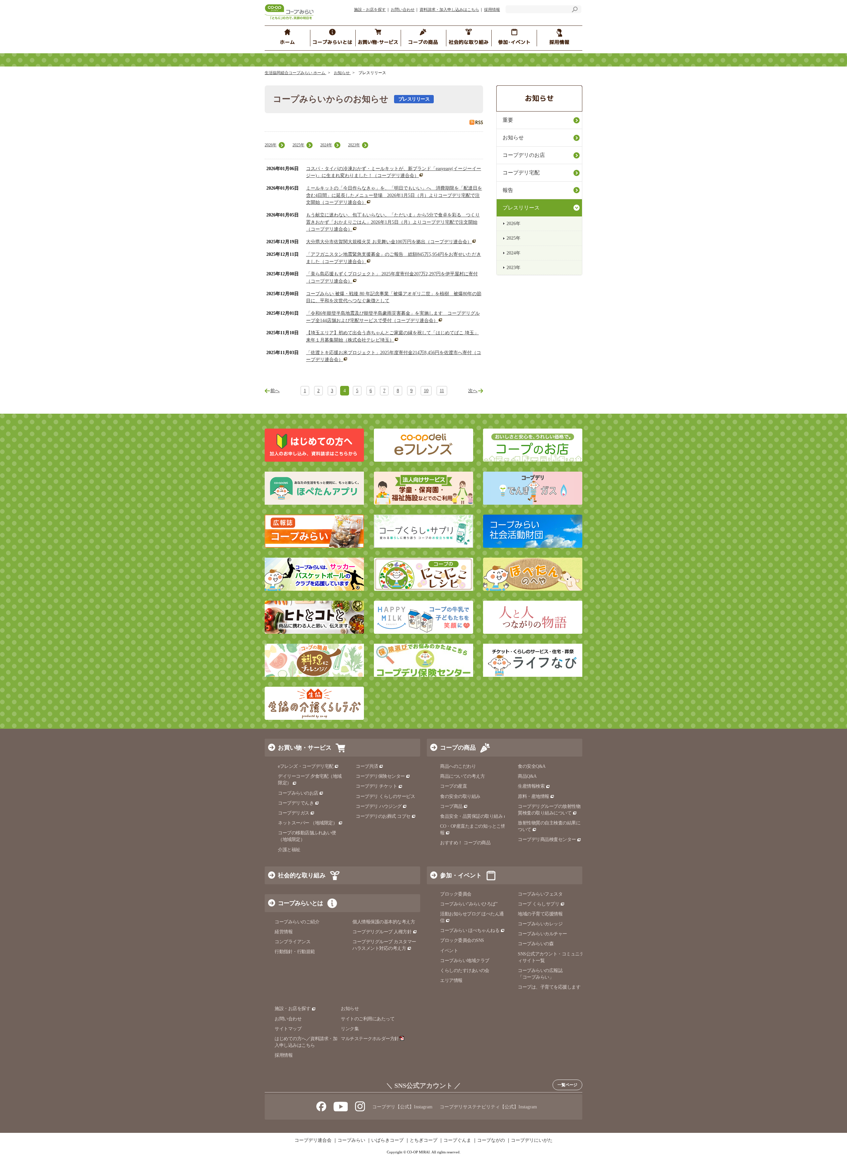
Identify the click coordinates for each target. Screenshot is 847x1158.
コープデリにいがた (532, 1140)
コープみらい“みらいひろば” (468, 904)
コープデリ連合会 (313, 1140)
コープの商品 (458, 747)
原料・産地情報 (533, 796)
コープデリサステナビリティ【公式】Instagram (488, 1106)
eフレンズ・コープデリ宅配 (306, 766)
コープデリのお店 (524, 155)
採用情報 (492, 9)
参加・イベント (461, 875)
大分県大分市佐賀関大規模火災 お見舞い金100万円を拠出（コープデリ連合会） (389, 241)
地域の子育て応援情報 (540, 913)
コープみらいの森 (536, 943)
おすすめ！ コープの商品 (465, 842)
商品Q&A (527, 776)
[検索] (575, 10)
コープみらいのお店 (298, 793)
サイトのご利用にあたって (367, 1018)
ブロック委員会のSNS (462, 940)
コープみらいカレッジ (540, 923)
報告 (508, 190)
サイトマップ (288, 1028)
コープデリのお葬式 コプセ (383, 816)
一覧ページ (567, 1085)
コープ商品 (451, 806)
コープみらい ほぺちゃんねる (469, 930)
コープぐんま (457, 1140)
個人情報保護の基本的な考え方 (383, 921)
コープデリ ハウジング (379, 806)
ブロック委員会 (455, 894)
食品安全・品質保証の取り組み (471, 816)
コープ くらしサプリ (538, 904)
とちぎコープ (423, 1140)
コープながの (491, 1140)
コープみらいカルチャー (542, 933)
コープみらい (351, 1140)
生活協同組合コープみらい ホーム (295, 72)
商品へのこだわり (458, 766)
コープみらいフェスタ (540, 894)
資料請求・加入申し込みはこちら (449, 9)
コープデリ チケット (376, 786)
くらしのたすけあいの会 (464, 970)
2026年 (271, 145)
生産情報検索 (531, 786)
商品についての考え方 (462, 776)
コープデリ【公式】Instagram (402, 1106)
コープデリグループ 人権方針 (382, 931)
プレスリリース (521, 207)
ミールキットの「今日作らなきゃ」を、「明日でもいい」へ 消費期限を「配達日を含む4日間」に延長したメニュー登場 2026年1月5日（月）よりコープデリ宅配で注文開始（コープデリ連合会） (394, 195)
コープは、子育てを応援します (549, 987)
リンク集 (350, 1028)
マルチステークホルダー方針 (370, 1038)
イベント (449, 950)
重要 (508, 120)
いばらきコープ (387, 1140)
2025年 (298, 145)
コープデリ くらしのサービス (385, 796)
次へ (472, 390)
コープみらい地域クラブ (464, 960)
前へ (275, 390)
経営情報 (283, 931)
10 (426, 390)
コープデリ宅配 (521, 172)
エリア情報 (451, 980)
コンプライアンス (292, 941)
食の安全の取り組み (460, 796)
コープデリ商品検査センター (547, 839)
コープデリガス (293, 813)
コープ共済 (367, 766)
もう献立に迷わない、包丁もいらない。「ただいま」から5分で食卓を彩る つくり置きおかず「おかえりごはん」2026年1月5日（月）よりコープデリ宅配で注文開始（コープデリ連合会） (393, 222)
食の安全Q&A (532, 766)
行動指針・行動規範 (295, 951)
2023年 (354, 145)
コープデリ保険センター (380, 776)
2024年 (326, 145)
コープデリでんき (296, 803)
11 (442, 390)
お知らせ (342, 72)
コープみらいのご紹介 (297, 921)
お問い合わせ (403, 9)
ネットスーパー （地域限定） (307, 822)
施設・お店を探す (370, 9)
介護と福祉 (289, 849)
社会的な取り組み (302, 875)
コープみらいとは (300, 903)
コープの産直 (453, 786)
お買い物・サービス (305, 747)
